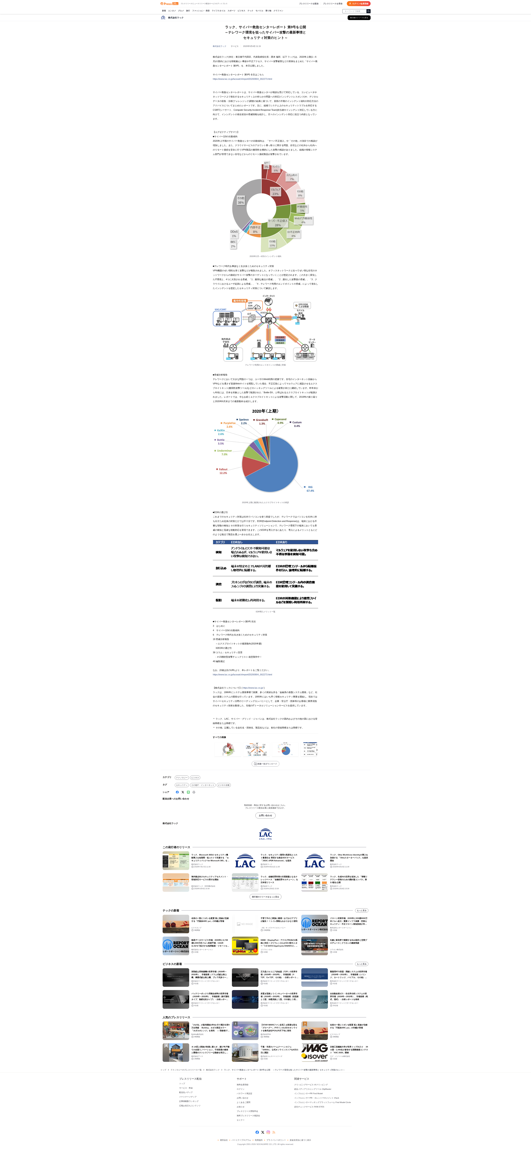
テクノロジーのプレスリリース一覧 (186, 1070)
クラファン (278, 11)
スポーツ (231, 11)
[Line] (188, 792)
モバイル (259, 11)
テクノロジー (182, 778)
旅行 (188, 11)
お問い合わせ (265, 815)
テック (250, 11)
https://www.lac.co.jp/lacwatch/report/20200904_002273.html (242, 79)
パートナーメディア (188, 1097)
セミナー (240, 1120)
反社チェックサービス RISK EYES (309, 1107)
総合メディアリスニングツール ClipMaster (312, 1089)
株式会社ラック (219, 46)
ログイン (240, 1089)
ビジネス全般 (224, 785)
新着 (164, 11)
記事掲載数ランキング (189, 1101)
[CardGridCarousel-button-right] (317, 750)
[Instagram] (268, 1132)
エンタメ (172, 11)
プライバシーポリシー (276, 1140)
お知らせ (240, 1107)
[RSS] (273, 1132)
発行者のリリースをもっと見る (265, 897)
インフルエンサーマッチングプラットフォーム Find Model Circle (322, 1102)
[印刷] (193, 792)
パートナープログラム (241, 1140)
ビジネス (241, 11)
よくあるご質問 (243, 1102)
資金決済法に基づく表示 (300, 1140)
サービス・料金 (186, 1088)
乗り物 (268, 11)
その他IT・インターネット (202, 785)
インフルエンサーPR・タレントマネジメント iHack (316, 1098)
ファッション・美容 (201, 11)
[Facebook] (177, 792)
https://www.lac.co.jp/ (253, 688)
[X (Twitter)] (182, 792)
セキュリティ (182, 785)
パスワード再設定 (244, 1093)
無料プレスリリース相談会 (248, 1115)
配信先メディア (186, 1092)
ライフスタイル (218, 11)
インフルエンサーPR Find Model (308, 1093)
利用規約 (259, 1140)
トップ (163, 1070)
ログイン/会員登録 (360, 3)
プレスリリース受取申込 (247, 1111)
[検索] (368, 11)
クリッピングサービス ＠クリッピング (311, 1085)
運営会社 (224, 1140)
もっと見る (362, 910)
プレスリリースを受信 (332, 3)
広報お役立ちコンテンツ (190, 1106)
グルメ (181, 11)
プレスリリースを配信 (308, 3)
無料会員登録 (242, 1085)
